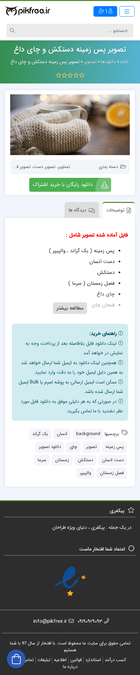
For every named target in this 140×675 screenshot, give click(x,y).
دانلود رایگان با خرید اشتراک (62, 185)
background (88, 433)
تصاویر (64, 166)
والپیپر (85, 472)
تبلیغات (43, 659)
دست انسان (113, 460)
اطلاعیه (60, 659)
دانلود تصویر (50, 446)
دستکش (85, 460)
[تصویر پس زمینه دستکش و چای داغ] (70, 124)
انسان (62, 433)
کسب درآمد (115, 659)
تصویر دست (44, 166)
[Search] (13, 30)
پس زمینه (115, 446)
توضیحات (115, 210)
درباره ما (70, 666)
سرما (42, 460)
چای (73, 446)
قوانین (76, 659)
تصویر (91, 446)
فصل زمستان (112, 472)
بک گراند (40, 433)
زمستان (62, 460)
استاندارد (93, 659)
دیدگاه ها (77, 210)
